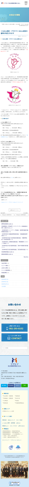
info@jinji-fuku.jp (10, 378)
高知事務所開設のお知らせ (7, 251)
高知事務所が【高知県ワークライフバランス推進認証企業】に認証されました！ (14, 227)
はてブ (17, 385)
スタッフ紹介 (19, 420)
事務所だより (5, 425)
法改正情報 (4, 263)
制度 (6, 400)
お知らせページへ (14, 210)
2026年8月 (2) (4, 279)
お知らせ (18, 423)
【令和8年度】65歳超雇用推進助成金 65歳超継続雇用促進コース (14, 234)
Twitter (4, 385)
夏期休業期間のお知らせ (7, 254)
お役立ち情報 (4, 267)
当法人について (11, 420)
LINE (24, 385)
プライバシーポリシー (16, 440)
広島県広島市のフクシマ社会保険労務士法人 (16, 455)
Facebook (11, 385)
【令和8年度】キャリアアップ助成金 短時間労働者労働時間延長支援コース (14, 231)
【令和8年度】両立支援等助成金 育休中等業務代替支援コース (14, 246)
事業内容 (6, 393)
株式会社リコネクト (20, 457)
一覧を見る (25, 257)
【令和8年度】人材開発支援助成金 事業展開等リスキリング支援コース (14, 242)
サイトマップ (5, 440)
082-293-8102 (8, 376)
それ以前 (3, 286)
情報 (13, 423)
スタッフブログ (13, 425)
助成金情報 (4, 272)
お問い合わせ (21, 425)
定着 (6, 403)
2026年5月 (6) (4, 281)
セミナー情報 (4, 265)
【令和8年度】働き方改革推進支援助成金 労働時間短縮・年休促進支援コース (14, 238)
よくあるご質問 (6, 423)
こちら (11, 177)
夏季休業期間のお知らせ (7, 224)
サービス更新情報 (5, 270)
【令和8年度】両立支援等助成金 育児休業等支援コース (14, 249)
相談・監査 (8, 398)
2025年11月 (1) (5, 284)
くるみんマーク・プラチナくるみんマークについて (12, 202)
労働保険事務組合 (20, 403)
